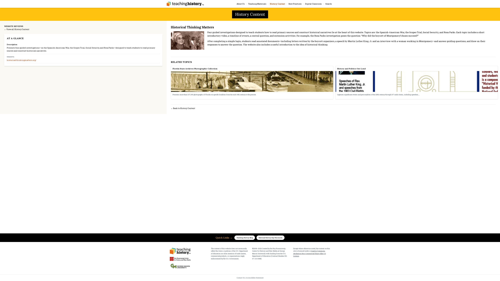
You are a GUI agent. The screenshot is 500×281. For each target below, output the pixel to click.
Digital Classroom (313, 4)
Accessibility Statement (255, 278)
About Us (241, 4)
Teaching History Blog (244, 238)
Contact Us (241, 278)
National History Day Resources (270, 238)
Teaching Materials (257, 4)
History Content (277, 4)
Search (328, 4)
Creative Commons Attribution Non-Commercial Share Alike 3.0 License (309, 253)
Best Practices (295, 4)
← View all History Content (16, 29)
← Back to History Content (183, 108)
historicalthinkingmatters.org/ (21, 60)
